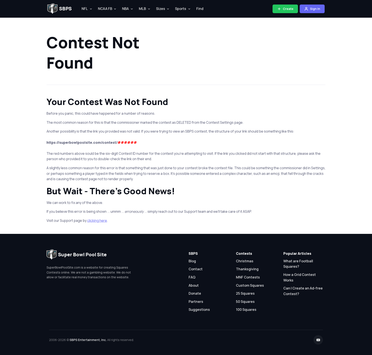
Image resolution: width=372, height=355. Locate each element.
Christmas (244, 261)
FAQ (192, 277)
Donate (195, 293)
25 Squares (245, 293)
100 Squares (246, 309)
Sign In (314, 9)
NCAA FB (105, 8)
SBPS (65, 8)
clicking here (97, 220)
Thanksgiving (247, 269)
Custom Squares (250, 285)
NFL (85, 8)
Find (199, 8)
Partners (196, 301)
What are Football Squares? (298, 264)
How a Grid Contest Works (299, 277)
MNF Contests (248, 277)
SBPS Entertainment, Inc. (88, 340)
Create (287, 9)
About (194, 285)
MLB (142, 8)
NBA (125, 8)
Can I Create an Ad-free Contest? (303, 291)
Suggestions (199, 309)
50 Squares (245, 301)
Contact (196, 269)
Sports (180, 8)
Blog (192, 261)
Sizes (160, 8)
